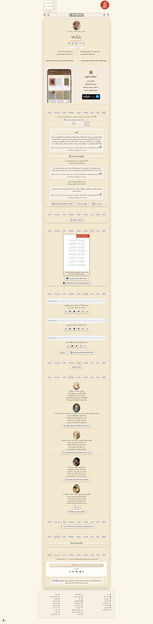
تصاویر (92, 113)
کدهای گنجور (78, 594)
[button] (108, 15)
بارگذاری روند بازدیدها (76, 543)
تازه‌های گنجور (106, 610)
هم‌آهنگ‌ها (71, 113)
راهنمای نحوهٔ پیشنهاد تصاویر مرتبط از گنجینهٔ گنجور (77, 283)
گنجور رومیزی (78, 597)
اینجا (73, 308)
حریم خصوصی (54, 614)
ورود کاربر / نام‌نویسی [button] (78, 15)
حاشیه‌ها (50, 113)
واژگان (97, 113)
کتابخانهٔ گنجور (77, 601)
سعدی (83, 31)
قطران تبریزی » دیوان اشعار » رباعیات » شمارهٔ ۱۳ (76, 494)
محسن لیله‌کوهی (69, 305)
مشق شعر (78, 113)
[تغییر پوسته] (4, 620)
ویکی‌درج (74, 124)
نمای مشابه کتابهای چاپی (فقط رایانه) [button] (63, 204)
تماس (56, 612)
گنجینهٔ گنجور (78, 603)
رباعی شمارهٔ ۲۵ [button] (84, 305)
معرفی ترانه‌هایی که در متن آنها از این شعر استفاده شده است (78, 526)
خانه (108, 594)
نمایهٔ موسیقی (106, 603)
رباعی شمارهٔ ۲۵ (76, 36)
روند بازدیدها (57, 113)
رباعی (74, 122)
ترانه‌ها (64, 113)
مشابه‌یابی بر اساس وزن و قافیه (77, 511)
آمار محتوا (55, 603)
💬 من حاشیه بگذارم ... (62, 559)
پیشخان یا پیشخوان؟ (76, 612)
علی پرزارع (69, 325)
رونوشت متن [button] (97, 204)
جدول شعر (106, 599)
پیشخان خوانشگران (76, 610)
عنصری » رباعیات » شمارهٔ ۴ (76, 391)
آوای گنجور (78, 608)
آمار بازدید (55, 608)
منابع (56, 610)
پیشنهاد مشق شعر (76, 367)
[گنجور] (105, 5)
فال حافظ (107, 601)
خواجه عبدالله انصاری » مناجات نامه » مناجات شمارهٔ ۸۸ (76, 440)
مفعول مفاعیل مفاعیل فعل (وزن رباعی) (75, 120)
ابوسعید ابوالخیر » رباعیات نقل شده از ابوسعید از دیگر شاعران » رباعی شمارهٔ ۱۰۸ (76, 413)
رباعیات (71, 31)
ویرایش (71, 150)
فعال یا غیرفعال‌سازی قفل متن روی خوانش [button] (82, 352)
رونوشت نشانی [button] (83, 204)
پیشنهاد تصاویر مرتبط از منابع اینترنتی (78, 278)
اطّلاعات (103, 113)
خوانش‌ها (86, 113)
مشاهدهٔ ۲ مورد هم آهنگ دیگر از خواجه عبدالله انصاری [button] (78, 452)
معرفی (56, 594)
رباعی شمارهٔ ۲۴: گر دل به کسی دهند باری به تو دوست (59, 61)
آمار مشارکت (55, 605)
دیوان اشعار (77, 31)
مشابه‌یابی (106, 608)
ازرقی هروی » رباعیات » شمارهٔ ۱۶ (76, 467)
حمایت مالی (55, 601)
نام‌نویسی (81, 581)
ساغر (79, 599)
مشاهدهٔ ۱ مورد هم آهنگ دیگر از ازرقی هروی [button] (77, 479)
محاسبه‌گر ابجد (77, 605)
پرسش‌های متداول (53, 597)
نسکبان (79, 614)
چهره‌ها (56, 599)
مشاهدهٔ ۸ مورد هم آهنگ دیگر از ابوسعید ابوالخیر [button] (78, 426)
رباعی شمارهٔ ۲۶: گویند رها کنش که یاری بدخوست (93, 61)
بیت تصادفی (106, 597)
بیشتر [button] (77, 507)
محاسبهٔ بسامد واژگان (77, 220)
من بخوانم (62, 352)
